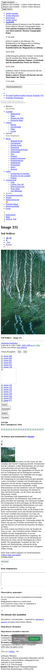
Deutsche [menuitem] (36, 95)
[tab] (9, 238)
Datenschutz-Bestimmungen (12, 669)
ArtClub (12, 134)
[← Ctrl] (6, 367)
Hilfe (3, 665)
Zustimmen (34, 639)
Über (13, 665)
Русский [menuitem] (9, 95)
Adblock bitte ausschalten (10, 555)
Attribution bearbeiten (9, 343)
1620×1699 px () (31, 345)
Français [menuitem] (29, 95)
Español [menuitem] (22, 95)
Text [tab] (8, 242)
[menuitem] (42, 95)
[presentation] (25, 247)
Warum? (30, 437)
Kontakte (18, 665)
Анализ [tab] (9, 244)
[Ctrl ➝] (6, 385)
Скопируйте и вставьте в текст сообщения (18, 645)
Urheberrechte (28, 669)
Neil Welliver (22, 347)
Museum (10, 107)
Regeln (17, 667)
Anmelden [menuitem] (10, 98)
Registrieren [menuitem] (18, 98)
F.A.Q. (8, 665)
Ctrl (19, 352)
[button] (12, 13)
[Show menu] (16, 2)
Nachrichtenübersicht (14, 87)
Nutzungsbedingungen (28, 667)
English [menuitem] (16, 95)
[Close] (25, 102)
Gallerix (12, 651)
